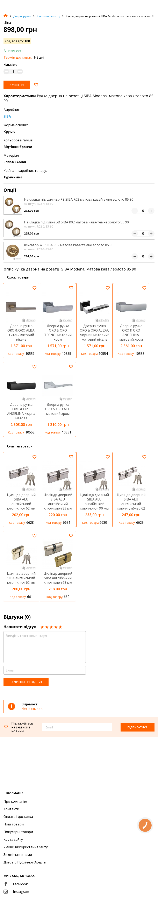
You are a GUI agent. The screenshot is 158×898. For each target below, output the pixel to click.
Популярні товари (18, 832)
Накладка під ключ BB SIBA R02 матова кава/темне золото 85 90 (76, 222)
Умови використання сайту (25, 847)
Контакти (11, 809)
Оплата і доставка (18, 816)
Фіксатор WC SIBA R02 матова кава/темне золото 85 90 (68, 245)
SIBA (7, 116)
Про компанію (15, 801)
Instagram (21, 891)
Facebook (20, 884)
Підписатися (138, 727)
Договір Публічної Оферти (24, 862)
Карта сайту (13, 839)
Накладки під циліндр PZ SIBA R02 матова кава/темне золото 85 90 (78, 199)
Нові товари (13, 824)
